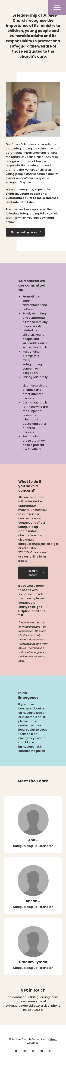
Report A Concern (32, 573)
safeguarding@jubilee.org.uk (38, 544)
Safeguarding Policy (24, 232)
